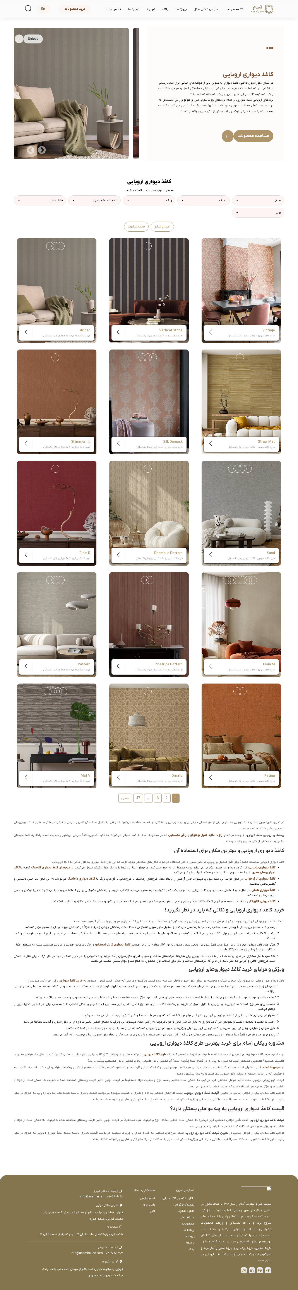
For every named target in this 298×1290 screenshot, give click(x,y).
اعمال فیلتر (162, 226)
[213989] (58, 691)
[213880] (50, 580)
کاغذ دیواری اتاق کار (262, 901)
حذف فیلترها (136, 226)
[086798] (142, 357)
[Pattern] (56, 624)
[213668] (63, 691)
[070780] (243, 580)
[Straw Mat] (241, 402)
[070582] (253, 580)
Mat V (85, 776)
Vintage (268, 330)
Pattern (84, 664)
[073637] (55, 357)
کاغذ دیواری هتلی (264, 890)
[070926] (227, 580)
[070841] (237, 580)
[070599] (248, 580)
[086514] (150, 580)
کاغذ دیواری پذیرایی (262, 868)
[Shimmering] (56, 402)
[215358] (237, 469)
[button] (42, 150)
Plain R (84, 553)
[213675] (248, 469)
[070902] (232, 580)
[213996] (53, 691)
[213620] (243, 691)
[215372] (232, 469)
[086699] (235, 246)
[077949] (148, 246)
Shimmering (80, 442)
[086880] (50, 246)
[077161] (55, 469)
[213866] (243, 469)
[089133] (148, 469)
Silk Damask (173, 442)
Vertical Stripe (171, 330)
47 (138, 798)
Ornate (177, 776)
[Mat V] (56, 736)
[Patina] (241, 736)
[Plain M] (241, 624)
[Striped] (56, 290)
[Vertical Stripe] (149, 290)
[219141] (240, 357)
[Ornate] (149, 736)
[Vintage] (241, 290)
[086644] (240, 246)
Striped (84, 330)
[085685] (55, 246)
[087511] (55, 580)
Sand (271, 553)
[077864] (148, 691)
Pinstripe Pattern (169, 664)
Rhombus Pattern (168, 553)
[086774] (148, 357)
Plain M (269, 664)
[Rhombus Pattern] (149, 513)
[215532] (47, 691)
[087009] (145, 580)
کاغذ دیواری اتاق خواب (260, 879)
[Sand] (241, 513)
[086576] (245, 246)
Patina (269, 776)
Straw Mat (266, 442)
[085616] (61, 246)
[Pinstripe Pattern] (149, 624)
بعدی (125, 798)
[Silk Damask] (149, 402)
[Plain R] (56, 513)
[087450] (61, 580)
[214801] (237, 691)
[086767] (153, 357)
